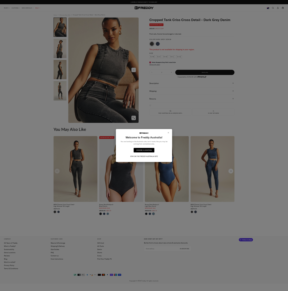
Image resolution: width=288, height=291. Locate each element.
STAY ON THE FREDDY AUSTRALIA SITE (144, 156)
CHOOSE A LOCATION (144, 150)
